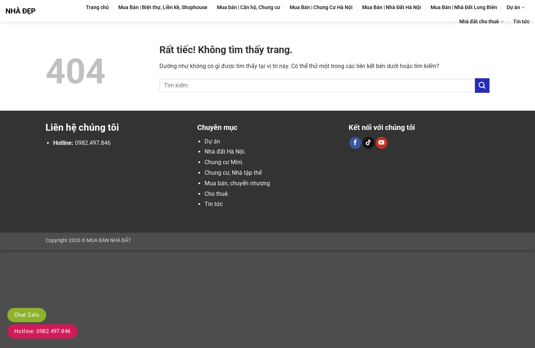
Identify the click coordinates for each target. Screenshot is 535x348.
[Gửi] (482, 85)
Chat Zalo (26, 315)
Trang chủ (97, 7)
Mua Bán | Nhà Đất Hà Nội (391, 7)
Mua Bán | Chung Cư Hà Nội (321, 7)
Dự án (513, 7)
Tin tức (521, 22)
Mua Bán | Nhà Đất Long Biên (464, 7)
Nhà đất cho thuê (479, 22)
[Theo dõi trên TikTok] (368, 143)
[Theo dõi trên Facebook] (355, 143)
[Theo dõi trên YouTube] (382, 143)
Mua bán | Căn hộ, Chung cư (248, 7)
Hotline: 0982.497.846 (42, 331)
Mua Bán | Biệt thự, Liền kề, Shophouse (162, 7)
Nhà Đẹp (20, 11)
